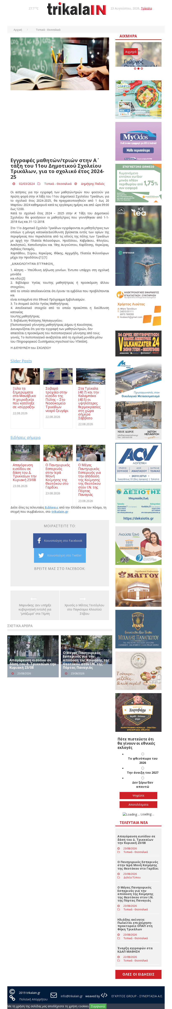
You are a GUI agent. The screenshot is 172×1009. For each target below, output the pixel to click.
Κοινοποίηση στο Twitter (64, 555)
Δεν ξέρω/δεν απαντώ (142, 784)
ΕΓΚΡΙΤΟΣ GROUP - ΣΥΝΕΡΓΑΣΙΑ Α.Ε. (137, 996)
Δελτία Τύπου (132, 877)
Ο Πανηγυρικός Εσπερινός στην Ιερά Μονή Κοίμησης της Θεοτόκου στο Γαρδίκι (138, 865)
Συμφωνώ (98, 1006)
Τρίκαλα (146, 8)
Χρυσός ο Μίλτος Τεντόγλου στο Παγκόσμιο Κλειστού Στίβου (84, 609)
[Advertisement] (59, 123)
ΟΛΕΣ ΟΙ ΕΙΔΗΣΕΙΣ (138, 974)
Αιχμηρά (130, 52)
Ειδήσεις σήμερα (25, 437)
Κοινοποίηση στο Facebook (63, 541)
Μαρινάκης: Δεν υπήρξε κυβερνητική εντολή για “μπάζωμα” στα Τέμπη (35, 609)
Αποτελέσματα (138, 804)
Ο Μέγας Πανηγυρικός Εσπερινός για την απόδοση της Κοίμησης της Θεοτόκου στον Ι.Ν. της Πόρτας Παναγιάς (86, 660)
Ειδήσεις (51, 507)
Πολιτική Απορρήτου (33, 999)
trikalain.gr (59, 512)
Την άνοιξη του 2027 (142, 773)
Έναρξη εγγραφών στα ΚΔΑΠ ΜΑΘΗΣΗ (135, 949)
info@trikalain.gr (72, 996)
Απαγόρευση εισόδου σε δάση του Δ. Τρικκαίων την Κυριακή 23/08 (32, 664)
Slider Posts (21, 360)
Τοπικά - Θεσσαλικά (58, 184)
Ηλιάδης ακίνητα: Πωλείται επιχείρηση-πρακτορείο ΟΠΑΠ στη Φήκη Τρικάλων (134, 924)
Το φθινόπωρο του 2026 (143, 760)
